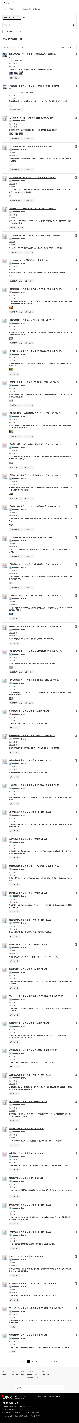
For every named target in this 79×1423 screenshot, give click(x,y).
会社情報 (45, 1397)
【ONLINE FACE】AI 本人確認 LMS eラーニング (30, 537)
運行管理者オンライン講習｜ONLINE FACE (28, 969)
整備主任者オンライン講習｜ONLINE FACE (28, 892)
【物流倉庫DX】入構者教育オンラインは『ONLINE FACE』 (35, 413)
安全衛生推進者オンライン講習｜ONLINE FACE (30, 1074)
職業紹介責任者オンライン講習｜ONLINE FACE (30, 919)
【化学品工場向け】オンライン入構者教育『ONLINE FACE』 (36, 651)
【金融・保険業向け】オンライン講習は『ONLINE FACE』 (35, 506)
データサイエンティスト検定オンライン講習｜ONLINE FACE (36, 1308)
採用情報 (51, 1397)
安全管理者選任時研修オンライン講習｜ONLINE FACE (33, 1050)
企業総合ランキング (32, 1378)
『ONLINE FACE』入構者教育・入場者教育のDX (30, 146)
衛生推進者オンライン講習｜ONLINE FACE (28, 1101)
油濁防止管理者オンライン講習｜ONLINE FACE (30, 811)
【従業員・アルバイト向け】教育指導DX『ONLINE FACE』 (35, 564)
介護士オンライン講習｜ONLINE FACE (26, 1256)
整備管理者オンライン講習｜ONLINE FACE (28, 944)
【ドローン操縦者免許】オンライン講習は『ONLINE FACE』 (36, 351)
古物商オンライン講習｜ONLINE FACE (26, 1153)
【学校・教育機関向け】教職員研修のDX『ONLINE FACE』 (35, 475)
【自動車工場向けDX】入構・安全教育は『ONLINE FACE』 (35, 595)
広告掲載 (58, 1397)
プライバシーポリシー (21, 1397)
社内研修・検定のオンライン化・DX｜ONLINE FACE (32, 1283)
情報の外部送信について (20, 1398)
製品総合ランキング (32, 1374)
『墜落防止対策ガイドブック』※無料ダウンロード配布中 (34, 86)
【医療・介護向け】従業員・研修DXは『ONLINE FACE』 (34, 382)
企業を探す (15, 1374)
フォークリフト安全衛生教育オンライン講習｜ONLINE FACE (36, 996)
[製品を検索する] (73, 25)
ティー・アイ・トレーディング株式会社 (23, 92)
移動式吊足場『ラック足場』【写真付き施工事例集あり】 (34, 54)
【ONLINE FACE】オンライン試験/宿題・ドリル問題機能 (34, 235)
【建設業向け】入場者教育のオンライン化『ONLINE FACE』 (36, 289)
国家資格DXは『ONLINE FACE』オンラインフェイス (32, 208)
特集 (22, 1374)
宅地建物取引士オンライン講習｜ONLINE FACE (30, 760)
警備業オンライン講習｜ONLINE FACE (26, 1128)
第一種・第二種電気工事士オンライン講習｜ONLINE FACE (35, 626)
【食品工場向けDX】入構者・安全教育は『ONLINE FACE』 (35, 444)
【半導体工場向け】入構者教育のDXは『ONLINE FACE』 (34, 680)
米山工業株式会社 (17, 60)
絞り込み (9, 31)
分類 (19, 31)
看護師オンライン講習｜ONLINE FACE (26, 1178)
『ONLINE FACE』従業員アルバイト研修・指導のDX (32, 177)
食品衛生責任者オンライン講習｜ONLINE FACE (30, 1204)
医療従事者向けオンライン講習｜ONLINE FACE (30, 1231)
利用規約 (38, 1397)
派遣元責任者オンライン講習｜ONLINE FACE (29, 1023)
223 (51, 1361)
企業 (24, 17)
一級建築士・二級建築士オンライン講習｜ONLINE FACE (34, 785)
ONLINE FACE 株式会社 (19, 121)
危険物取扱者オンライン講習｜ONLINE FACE (29, 711)
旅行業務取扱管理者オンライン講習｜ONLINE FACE (32, 735)
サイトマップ (45, 1374)
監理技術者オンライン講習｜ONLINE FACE (28, 838)
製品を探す (5, 1374)
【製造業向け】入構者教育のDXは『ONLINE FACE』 (32, 320)
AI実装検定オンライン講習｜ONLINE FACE (28, 1335)
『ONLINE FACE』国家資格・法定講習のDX (28, 260)
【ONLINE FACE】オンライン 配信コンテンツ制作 (31, 117)
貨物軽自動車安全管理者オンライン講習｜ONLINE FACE (34, 865)
